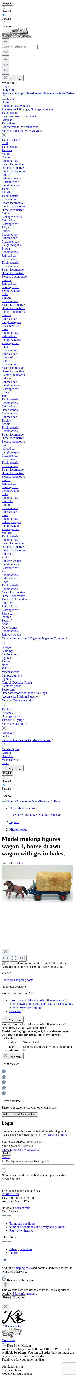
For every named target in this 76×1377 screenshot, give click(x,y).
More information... (25, 1293)
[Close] (5, 952)
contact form (22, 1208)
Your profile (22, 93)
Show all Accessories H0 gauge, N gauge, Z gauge (33, 638)
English (6, 18)
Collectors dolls (11, 1326)
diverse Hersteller (12, 863)
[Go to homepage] (17, 36)
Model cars (8, 1340)
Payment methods (54, 93)
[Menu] (5, 41)
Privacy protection (20, 1249)
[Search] (5, 52)
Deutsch (7, 11)
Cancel (6, 1157)
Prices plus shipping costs (17, 980)
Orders (70, 93)
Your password (11, 1145)
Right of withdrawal (21, 1230)
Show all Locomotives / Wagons (22, 130)
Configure (18, 1297)
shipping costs (23, 1268)
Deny (6, 1297)
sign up (9, 89)
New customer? (57, 1134)
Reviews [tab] (15, 1011)
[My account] (5, 71)
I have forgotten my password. (20, 1149)
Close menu (15, 79)
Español (6, 26)
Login (5, 86)
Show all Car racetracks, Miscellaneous (26, 740)
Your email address (14, 1141)
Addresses (36, 93)
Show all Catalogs (13, 723)
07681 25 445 (10, 1194)
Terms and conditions (22, 1223)
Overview (8, 93)
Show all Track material (17, 700)
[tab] (41, 1004)
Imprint (13, 1252)
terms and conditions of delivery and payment (37, 1227)
